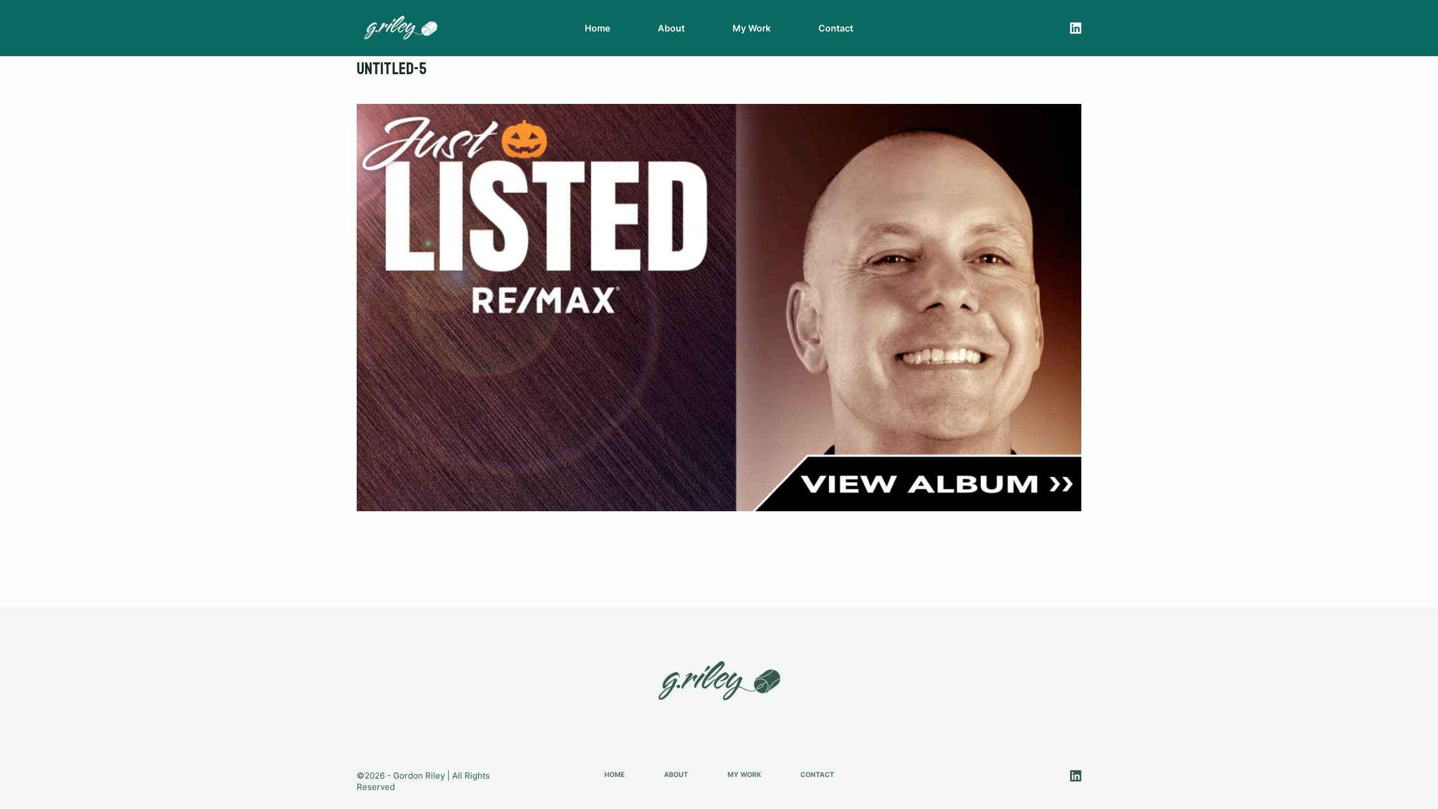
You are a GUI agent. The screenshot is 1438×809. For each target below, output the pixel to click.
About (671, 28)
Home (597, 28)
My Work (751, 28)
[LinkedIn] (1075, 28)
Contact (835, 28)
